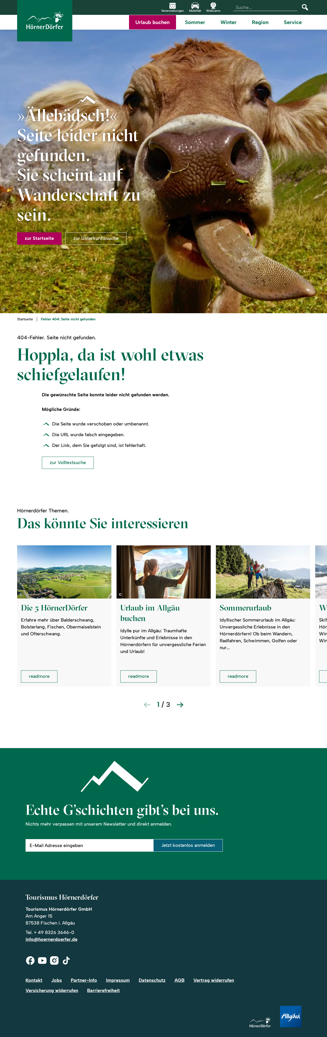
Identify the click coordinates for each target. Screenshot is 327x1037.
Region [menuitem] (260, 22)
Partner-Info (84, 980)
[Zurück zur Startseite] (44, 20)
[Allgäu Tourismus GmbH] (290, 1017)
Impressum (118, 980)
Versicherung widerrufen (52, 990)
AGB (179, 980)
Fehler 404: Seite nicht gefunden (68, 319)
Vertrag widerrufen (213, 980)
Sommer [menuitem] (195, 22)
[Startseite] (260, 1022)
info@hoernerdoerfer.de (51, 939)
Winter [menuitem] (228, 22)
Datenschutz (152, 980)
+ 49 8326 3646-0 (54, 932)
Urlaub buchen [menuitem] (152, 22)
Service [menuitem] (293, 22)
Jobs (56, 980)
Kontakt (34, 980)
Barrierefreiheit (103, 990)
